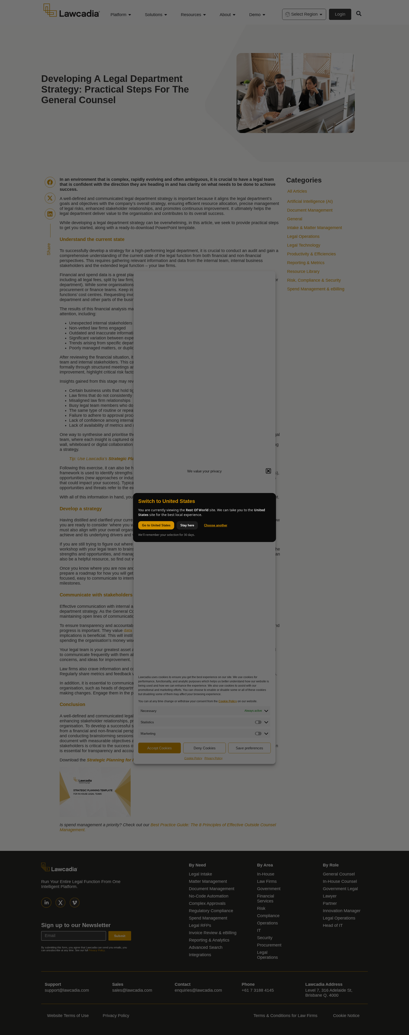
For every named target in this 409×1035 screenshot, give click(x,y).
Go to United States (156, 525)
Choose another (215, 525)
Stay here (187, 525)
